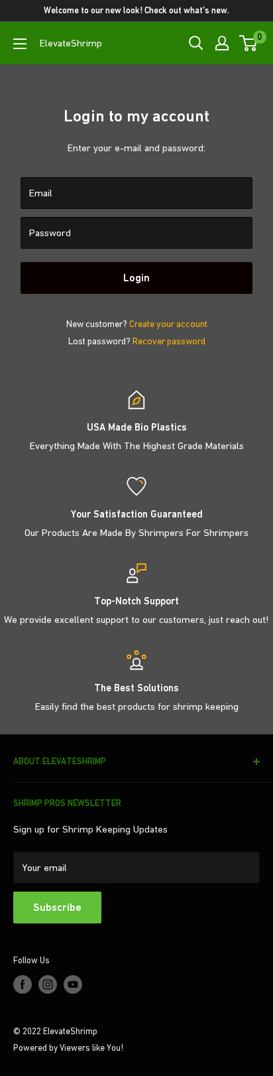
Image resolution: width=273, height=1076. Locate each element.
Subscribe (57, 907)
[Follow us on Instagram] (47, 984)
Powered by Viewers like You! (68, 1048)
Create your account (168, 323)
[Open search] (196, 43)
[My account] (222, 43)
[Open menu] (20, 43)
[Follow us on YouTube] (73, 984)
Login (136, 277)
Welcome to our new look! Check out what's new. (136, 10)
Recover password (169, 341)
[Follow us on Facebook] (22, 984)
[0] (249, 43)
